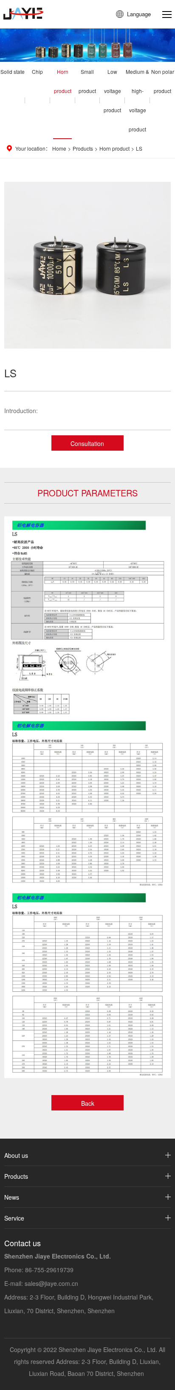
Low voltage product (112, 91)
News (11, 1197)
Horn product (62, 81)
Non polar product (162, 81)
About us (16, 1155)
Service (14, 1218)
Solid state (12, 71)
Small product (87, 81)
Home (59, 148)
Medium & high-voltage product (137, 100)
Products (83, 148)
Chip (37, 71)
